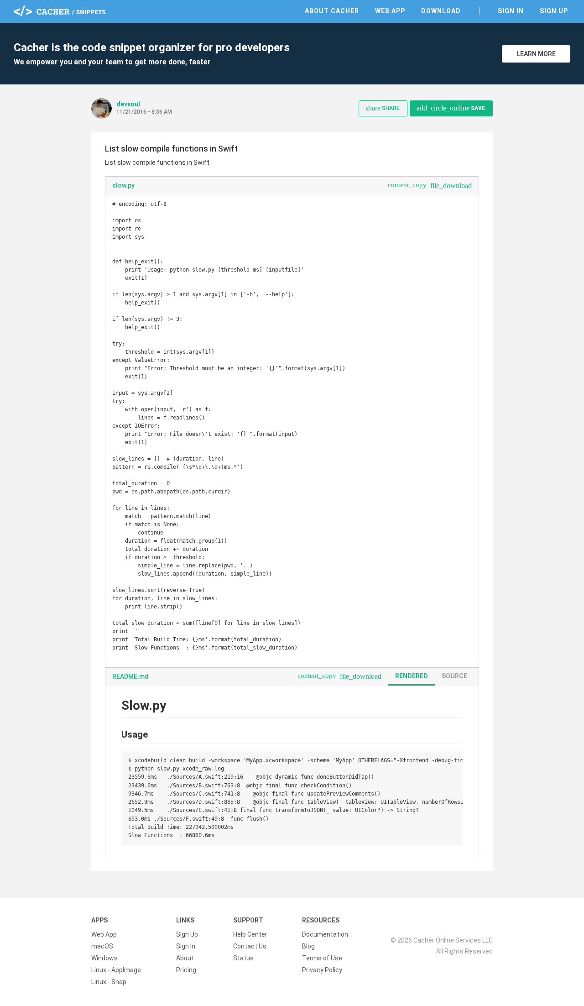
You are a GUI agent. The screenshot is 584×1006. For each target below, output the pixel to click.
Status (243, 958)
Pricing (186, 970)
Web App (390, 11)
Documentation (325, 934)
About (185, 958)
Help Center (250, 934)
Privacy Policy (322, 970)
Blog (308, 946)
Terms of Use (322, 958)
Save (451, 108)
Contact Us (249, 946)
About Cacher (332, 11)
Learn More (536, 54)
